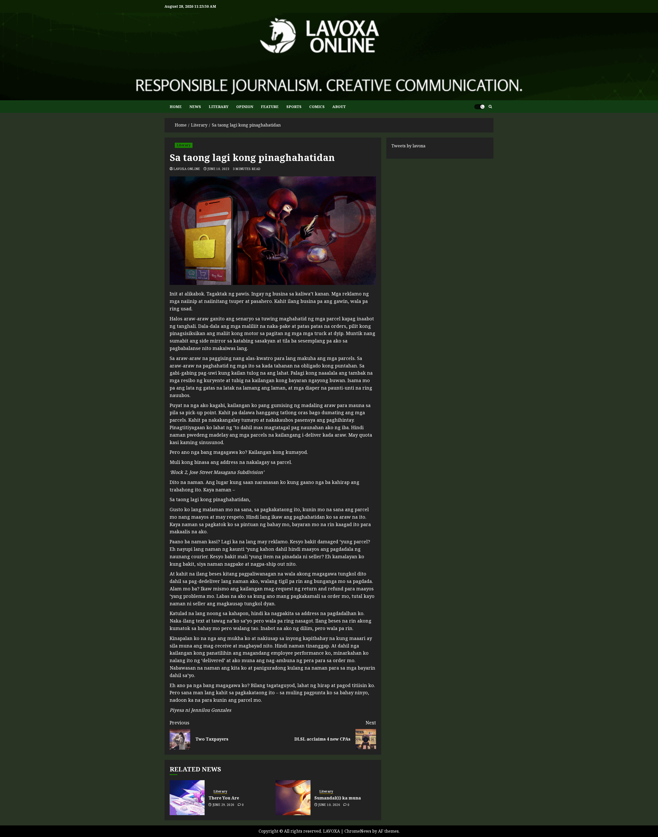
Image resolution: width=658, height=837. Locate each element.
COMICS (317, 106)
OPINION (244, 106)
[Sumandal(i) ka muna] (293, 797)
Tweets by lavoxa (408, 146)
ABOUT (339, 106)
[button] (490, 107)
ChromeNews (357, 831)
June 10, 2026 (329, 805)
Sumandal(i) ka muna (337, 798)
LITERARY (219, 106)
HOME (176, 106)
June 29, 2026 (223, 805)
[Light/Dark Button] (479, 106)
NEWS (195, 106)
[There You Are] (187, 797)
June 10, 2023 (218, 169)
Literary (183, 145)
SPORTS (293, 106)
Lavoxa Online (186, 169)
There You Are (223, 798)
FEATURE (270, 106)
